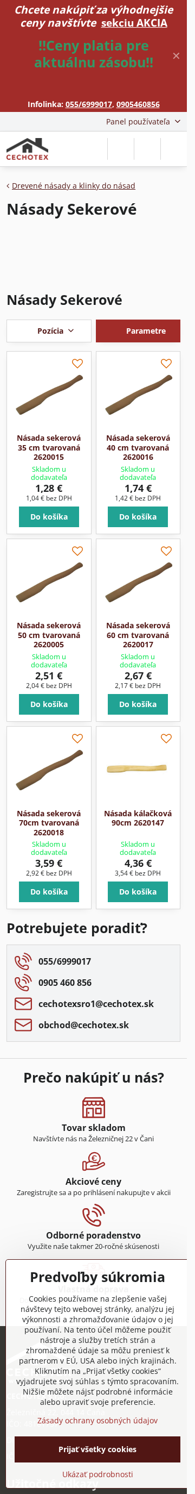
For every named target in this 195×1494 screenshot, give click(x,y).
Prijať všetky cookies (97, 1449)
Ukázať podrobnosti (97, 1474)
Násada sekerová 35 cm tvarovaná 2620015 (49, 447)
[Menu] (174, 149)
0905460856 (138, 104)
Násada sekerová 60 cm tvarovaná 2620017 (138, 634)
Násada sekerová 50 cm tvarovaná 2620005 (49, 634)
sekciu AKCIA (134, 22)
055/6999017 (89, 104)
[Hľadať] (121, 149)
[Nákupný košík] (147, 149)
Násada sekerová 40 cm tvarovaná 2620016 (138, 447)
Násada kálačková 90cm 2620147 (138, 818)
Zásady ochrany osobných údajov (97, 1420)
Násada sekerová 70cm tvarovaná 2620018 (49, 822)
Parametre (145, 331)
